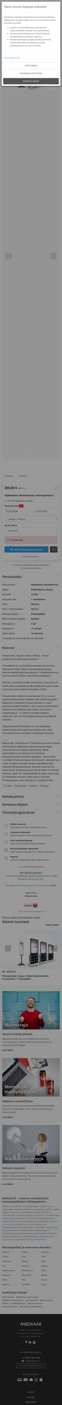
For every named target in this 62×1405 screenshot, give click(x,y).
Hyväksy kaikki (31, 81)
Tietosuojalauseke (12, 57)
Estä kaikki (31, 65)
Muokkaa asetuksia (31, 73)
